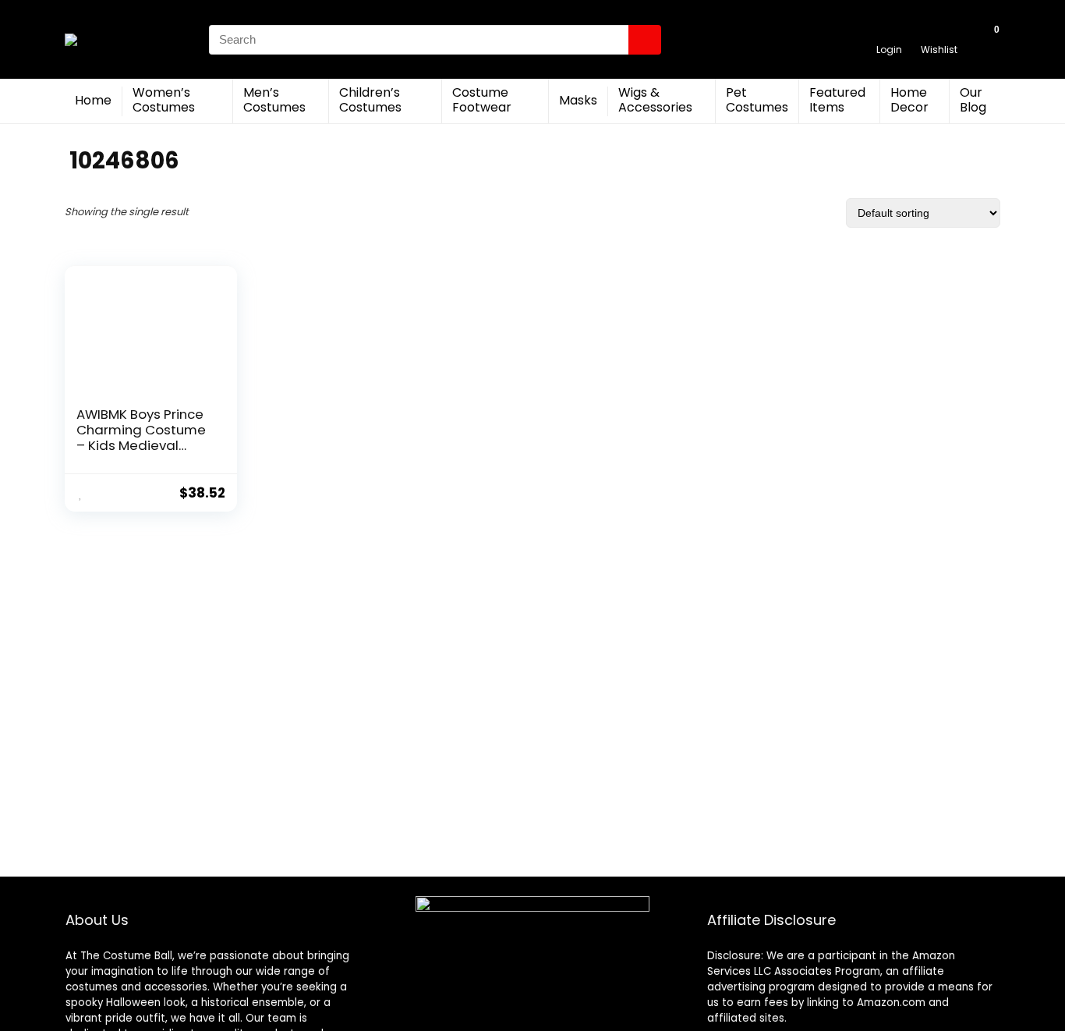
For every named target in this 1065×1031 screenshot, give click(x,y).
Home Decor (909, 99)
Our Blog (973, 99)
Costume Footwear (481, 99)
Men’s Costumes (274, 99)
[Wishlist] (939, 32)
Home (93, 100)
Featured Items (837, 99)
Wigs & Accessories (655, 99)
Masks (578, 100)
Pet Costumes (757, 99)
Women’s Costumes (164, 99)
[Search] (644, 40)
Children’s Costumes (370, 99)
